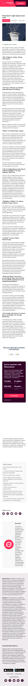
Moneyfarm (14, 20)
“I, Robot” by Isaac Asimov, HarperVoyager (10, 488)
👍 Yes (11, 354)
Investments (6, 20)
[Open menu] (3, 3)
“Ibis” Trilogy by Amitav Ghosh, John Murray (12, 468)
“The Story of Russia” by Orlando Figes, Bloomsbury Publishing (13, 472)
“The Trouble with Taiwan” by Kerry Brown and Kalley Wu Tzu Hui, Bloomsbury (13, 499)
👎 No (17, 354)
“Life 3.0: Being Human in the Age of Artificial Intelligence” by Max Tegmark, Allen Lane (12, 479)
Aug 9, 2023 (21, 20)
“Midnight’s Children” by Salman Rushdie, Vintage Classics (13, 484)
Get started (20, 3)
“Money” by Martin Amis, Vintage (11, 475)
